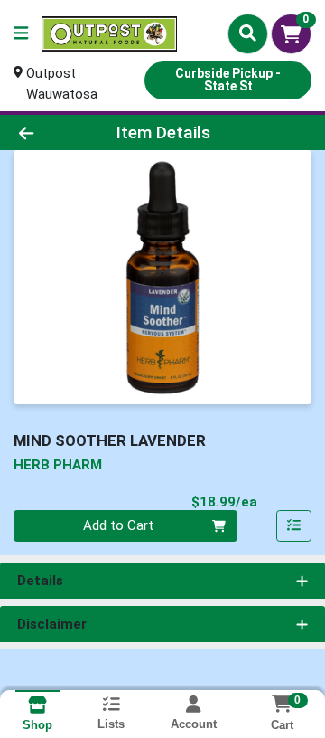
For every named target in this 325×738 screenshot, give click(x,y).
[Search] (247, 33)
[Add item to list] (294, 526)
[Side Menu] (21, 34)
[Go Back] (51, 132)
